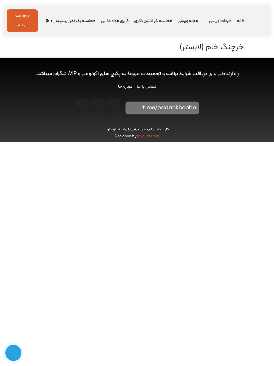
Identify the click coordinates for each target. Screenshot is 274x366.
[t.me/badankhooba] (133, 108)
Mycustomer (148, 136)
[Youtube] (97, 106)
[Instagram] (113, 106)
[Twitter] (82, 106)
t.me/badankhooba (169, 107)
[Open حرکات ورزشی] (205, 21)
